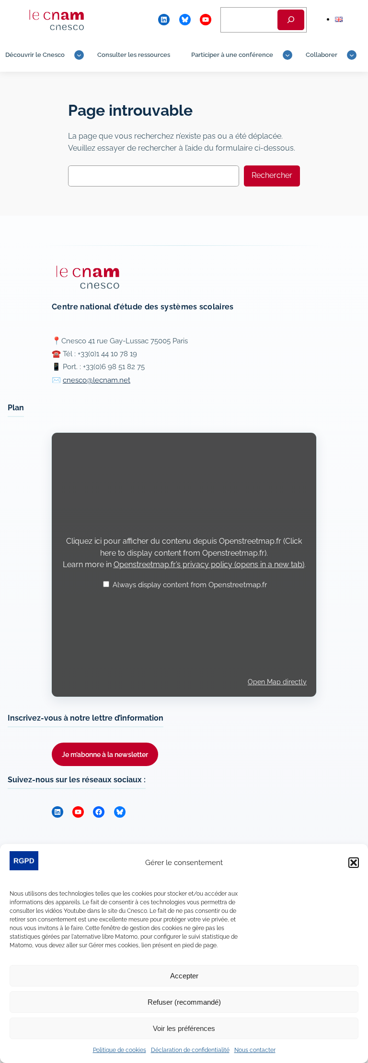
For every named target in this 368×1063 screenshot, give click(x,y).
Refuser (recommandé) (184, 1002)
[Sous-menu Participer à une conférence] (287, 55)
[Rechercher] (290, 20)
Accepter (184, 976)
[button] (353, 862)
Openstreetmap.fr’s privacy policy (209, 564)
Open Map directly (277, 682)
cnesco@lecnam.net (96, 380)
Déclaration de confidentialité (190, 1050)
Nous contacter (255, 1050)
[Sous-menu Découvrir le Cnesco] (79, 55)
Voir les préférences (184, 1028)
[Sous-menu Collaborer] (351, 55)
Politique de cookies (119, 1050)
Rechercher (272, 175)
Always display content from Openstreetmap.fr (190, 585)
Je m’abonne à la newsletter (105, 754)
